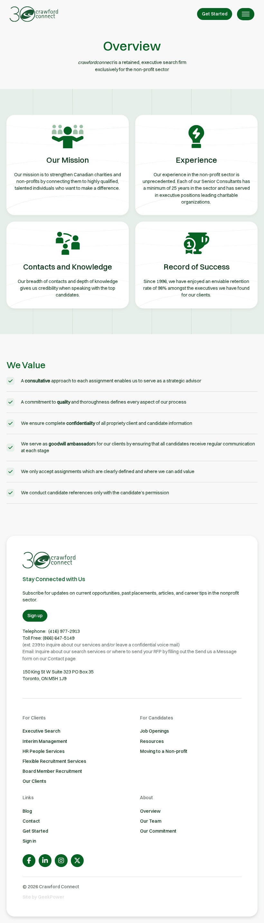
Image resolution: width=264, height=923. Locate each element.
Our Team (150, 821)
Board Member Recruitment (52, 771)
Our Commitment (158, 831)
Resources (152, 741)
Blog (27, 811)
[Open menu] (245, 14)
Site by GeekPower (43, 897)
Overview (150, 811)
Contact (31, 821)
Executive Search (41, 731)
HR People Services (44, 751)
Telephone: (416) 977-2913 (51, 631)
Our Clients (34, 781)
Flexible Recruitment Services (54, 761)
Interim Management (45, 741)
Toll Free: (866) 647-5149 (48, 638)
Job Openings (154, 731)
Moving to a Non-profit (163, 751)
